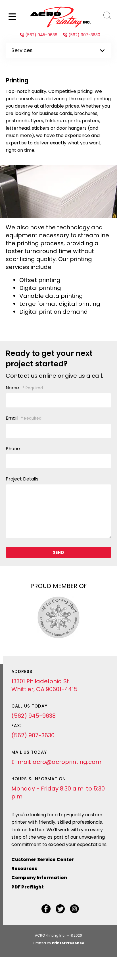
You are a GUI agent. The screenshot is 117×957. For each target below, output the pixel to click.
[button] (12, 16)
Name (13, 387)
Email (12, 418)
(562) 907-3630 (84, 35)
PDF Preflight (27, 887)
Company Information (39, 877)
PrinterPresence (68, 943)
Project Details (22, 479)
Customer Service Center (42, 859)
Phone (13, 448)
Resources (24, 868)
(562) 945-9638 (41, 35)
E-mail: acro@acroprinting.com (56, 762)
